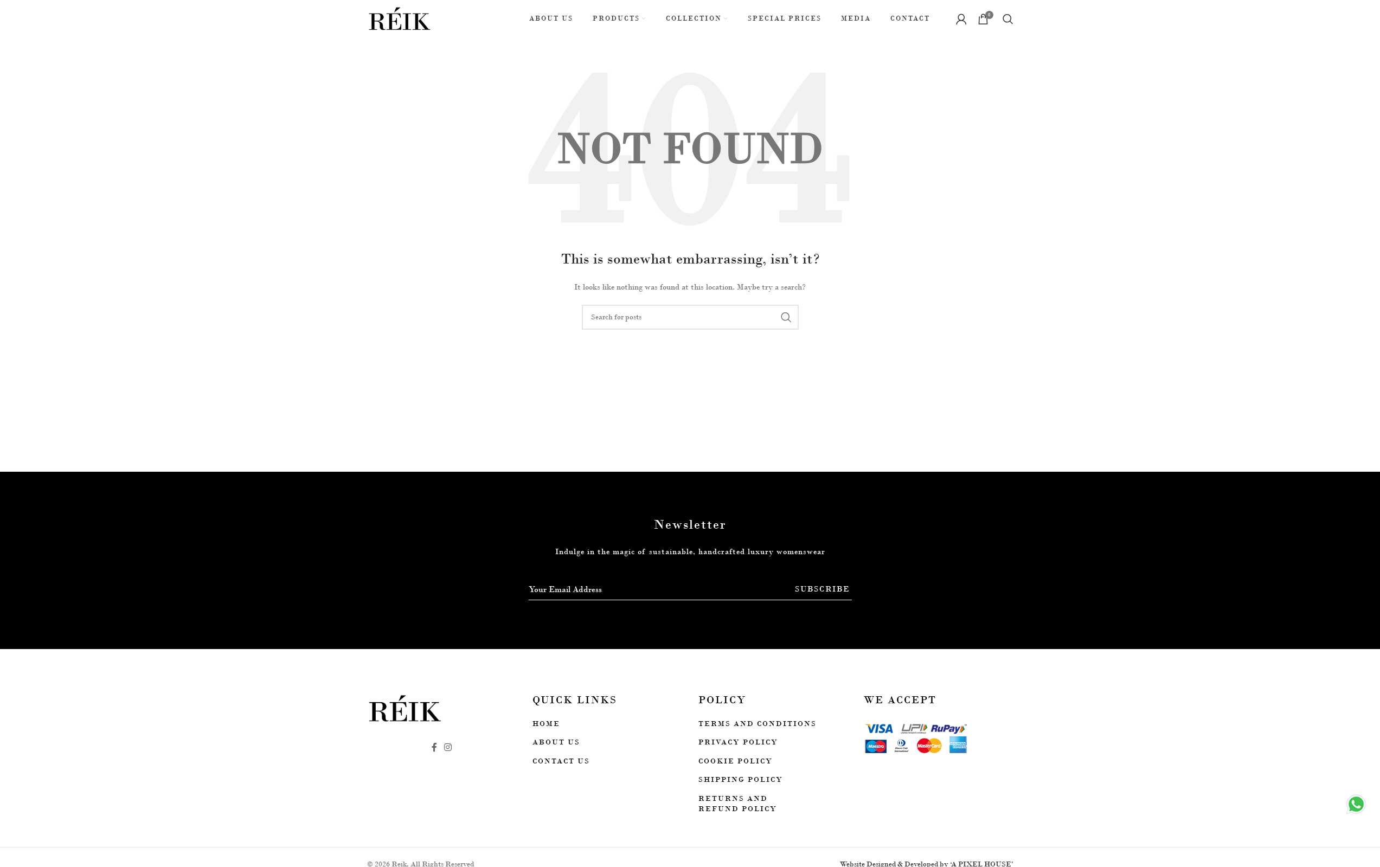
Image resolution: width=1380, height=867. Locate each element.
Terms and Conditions (757, 723)
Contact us (561, 761)
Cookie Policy (735, 761)
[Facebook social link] (434, 747)
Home (546, 723)
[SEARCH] (786, 317)
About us (556, 742)
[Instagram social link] (448, 747)
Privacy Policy (738, 742)
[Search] (1008, 19)
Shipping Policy (740, 779)
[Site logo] (400, 18)
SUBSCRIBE (822, 589)
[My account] (961, 19)
